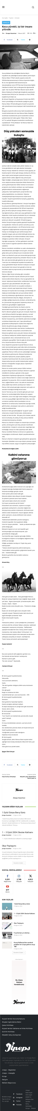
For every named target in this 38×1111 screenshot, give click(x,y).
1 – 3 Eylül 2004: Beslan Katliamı (17, 832)
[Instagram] (13, 1097)
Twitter (18, 1101)
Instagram (19, 1097)
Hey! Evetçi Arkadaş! (9, 776)
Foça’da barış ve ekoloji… (22, 933)
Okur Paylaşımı (9, 846)
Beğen (7, 875)
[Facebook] (13, 1094)
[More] (30, 40)
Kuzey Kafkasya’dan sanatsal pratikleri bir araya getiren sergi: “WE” (24, 944)
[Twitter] (13, 1101)
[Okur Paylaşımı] (7, 925)
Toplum (11, 18)
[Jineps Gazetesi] (3, 33)
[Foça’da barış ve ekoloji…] (7, 935)
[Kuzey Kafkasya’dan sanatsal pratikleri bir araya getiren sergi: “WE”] (7, 945)
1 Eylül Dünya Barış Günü (13, 812)
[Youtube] (13, 1104)
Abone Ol (7, 885)
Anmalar (17, 18)
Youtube (19, 1104)
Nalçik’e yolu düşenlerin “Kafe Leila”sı (28, 777)
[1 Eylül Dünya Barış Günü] (7, 906)
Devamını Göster (18, 863)
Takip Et (19, 875)
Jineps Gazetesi (11, 33)
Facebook (19, 1094)
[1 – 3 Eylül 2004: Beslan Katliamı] (7, 916)
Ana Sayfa (5, 18)
